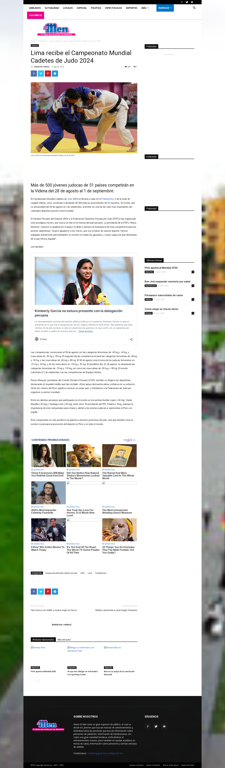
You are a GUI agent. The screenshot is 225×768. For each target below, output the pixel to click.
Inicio (33, 41)
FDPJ (82, 573)
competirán (118, 185)
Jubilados (35, 7)
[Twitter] (187, 2)
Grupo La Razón (136, 765)
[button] (194, 8)
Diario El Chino (188, 765)
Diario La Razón (153, 765)
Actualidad (52, 7)
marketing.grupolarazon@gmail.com (105, 753)
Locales (68, 7)
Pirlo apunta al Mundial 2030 (43, 671)
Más (144, 7)
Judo (69, 199)
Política (96, 7)
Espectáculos (113, 7)
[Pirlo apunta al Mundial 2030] (47, 657)
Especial (82, 7)
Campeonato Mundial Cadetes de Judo (61, 573)
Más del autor (64, 639)
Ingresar (164, 7)
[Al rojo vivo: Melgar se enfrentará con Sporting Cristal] (84, 657)
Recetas (149, 299)
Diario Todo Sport (171, 765)
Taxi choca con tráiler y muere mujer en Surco (54, 610)
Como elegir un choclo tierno (161, 309)
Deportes (131, 7)
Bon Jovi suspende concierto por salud (167, 281)
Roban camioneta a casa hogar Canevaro (116, 610)
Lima (90, 573)
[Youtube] (192, 2)
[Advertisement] (84, 167)
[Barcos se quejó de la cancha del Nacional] (120, 657)
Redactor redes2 (41, 66)
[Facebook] (182, 2)
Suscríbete (35, 15)
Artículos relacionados (43, 639)
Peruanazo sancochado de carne (164, 295)
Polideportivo (107, 199)
